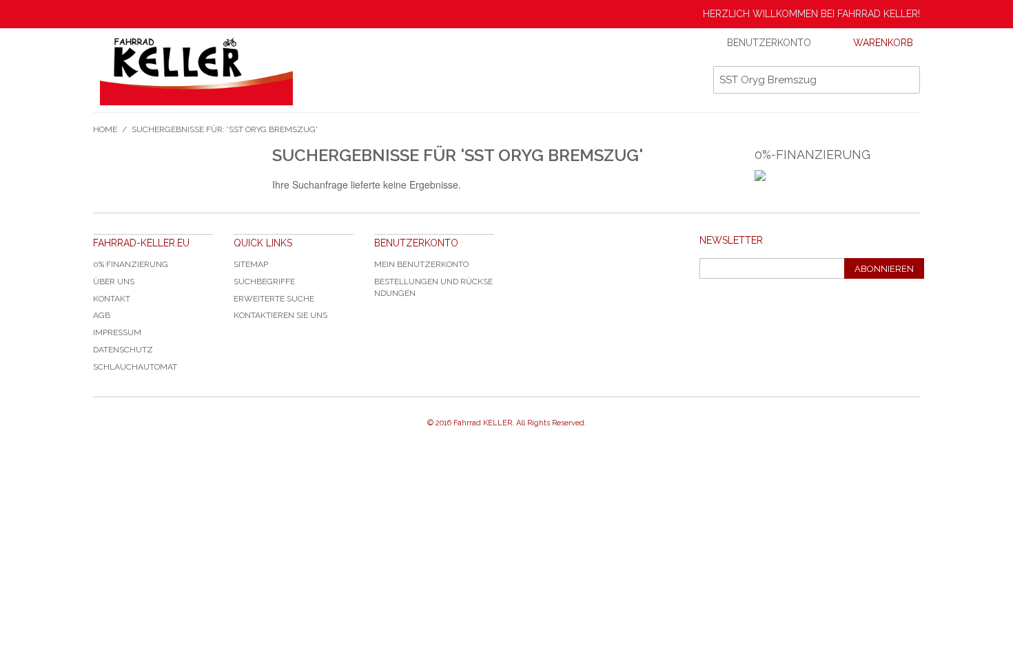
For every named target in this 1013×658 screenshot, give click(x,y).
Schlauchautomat (135, 367)
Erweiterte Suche (274, 299)
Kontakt (111, 299)
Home (105, 129)
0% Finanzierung (130, 264)
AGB (101, 315)
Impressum (117, 332)
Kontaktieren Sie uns (280, 315)
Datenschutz (123, 349)
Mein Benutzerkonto (421, 264)
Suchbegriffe (264, 281)
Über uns (113, 281)
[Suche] (906, 80)
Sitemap (251, 264)
